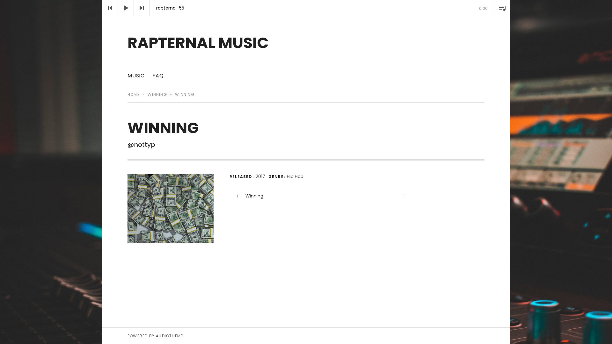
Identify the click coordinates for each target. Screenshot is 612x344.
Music (136, 75)
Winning (157, 94)
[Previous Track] (110, 8)
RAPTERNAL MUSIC (198, 43)
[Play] (126, 8)
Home (133, 94)
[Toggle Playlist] (502, 8)
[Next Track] (142, 8)
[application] (306, 8)
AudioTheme (169, 336)
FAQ (158, 75)
